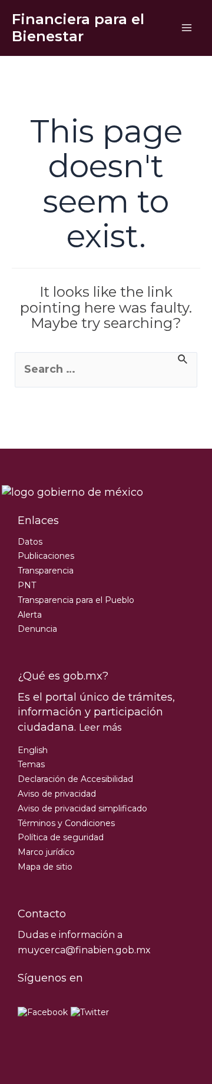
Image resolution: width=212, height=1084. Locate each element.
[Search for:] (106, 369)
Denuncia (37, 629)
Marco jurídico (46, 852)
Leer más (100, 727)
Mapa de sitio (45, 866)
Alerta (30, 614)
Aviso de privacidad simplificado (82, 808)
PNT (27, 585)
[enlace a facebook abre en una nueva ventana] (43, 1012)
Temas (31, 764)
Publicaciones (46, 556)
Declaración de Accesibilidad (75, 779)
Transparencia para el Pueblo (76, 600)
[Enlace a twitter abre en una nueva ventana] (90, 1012)
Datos (30, 541)
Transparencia (46, 570)
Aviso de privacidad (57, 793)
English (33, 750)
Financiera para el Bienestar (78, 27)
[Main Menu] (186, 28)
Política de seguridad (61, 837)
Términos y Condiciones (66, 823)
